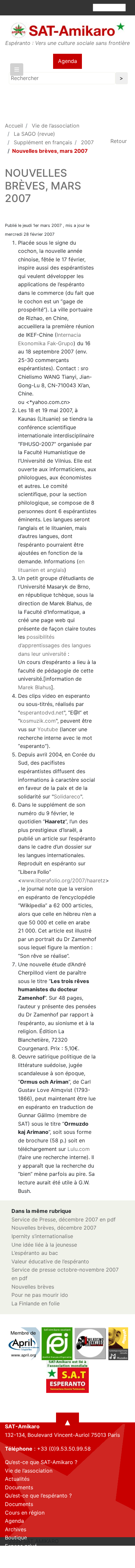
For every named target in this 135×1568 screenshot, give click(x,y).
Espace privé (21, 1546)
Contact (15, 1554)
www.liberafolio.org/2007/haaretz (64, 880)
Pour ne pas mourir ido (39, 1295)
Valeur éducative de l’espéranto (50, 1261)
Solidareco (67, 796)
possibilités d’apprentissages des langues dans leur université (54, 645)
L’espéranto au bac (34, 1253)
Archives (15, 1529)
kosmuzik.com (38, 720)
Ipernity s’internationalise (42, 1236)
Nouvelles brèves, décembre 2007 (53, 1227)
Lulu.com (79, 1149)
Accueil (14, 125)
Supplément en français (43, 142)
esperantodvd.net (42, 712)
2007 (87, 142)
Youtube (47, 729)
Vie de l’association (55, 125)
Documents (19, 1487)
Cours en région (25, 1512)
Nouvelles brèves (32, 1286)
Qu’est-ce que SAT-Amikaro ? (41, 1462)
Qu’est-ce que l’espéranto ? (38, 1495)
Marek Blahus (34, 687)
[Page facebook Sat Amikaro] (10, 1562)
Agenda (67, 61)
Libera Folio (34, 872)
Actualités (17, 1479)
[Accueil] (67, 30)
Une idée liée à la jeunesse (44, 1244)
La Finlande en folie (35, 1303)
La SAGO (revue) (34, 134)
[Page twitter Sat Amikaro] (21, 1562)
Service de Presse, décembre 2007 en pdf (63, 1219)
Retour (118, 141)
